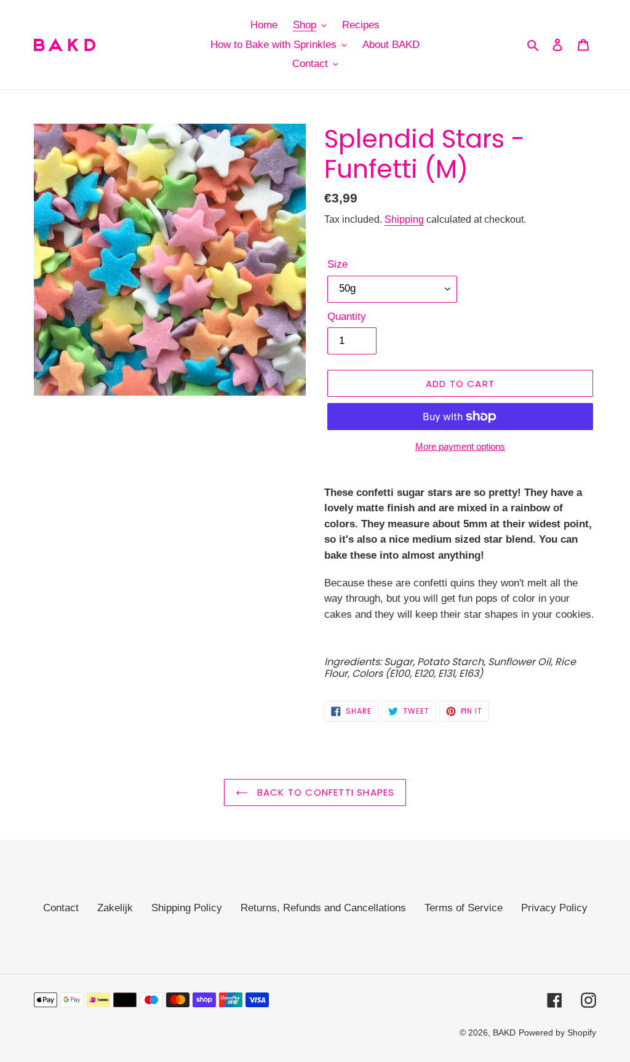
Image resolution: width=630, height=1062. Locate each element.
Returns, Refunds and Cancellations (323, 908)
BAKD (504, 1032)
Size (337, 264)
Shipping (404, 219)
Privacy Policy (554, 908)
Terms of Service (464, 908)
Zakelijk (115, 908)
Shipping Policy (186, 908)
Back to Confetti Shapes (324, 792)
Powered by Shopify (557, 1032)
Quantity (346, 316)
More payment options (460, 446)
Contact (61, 908)
